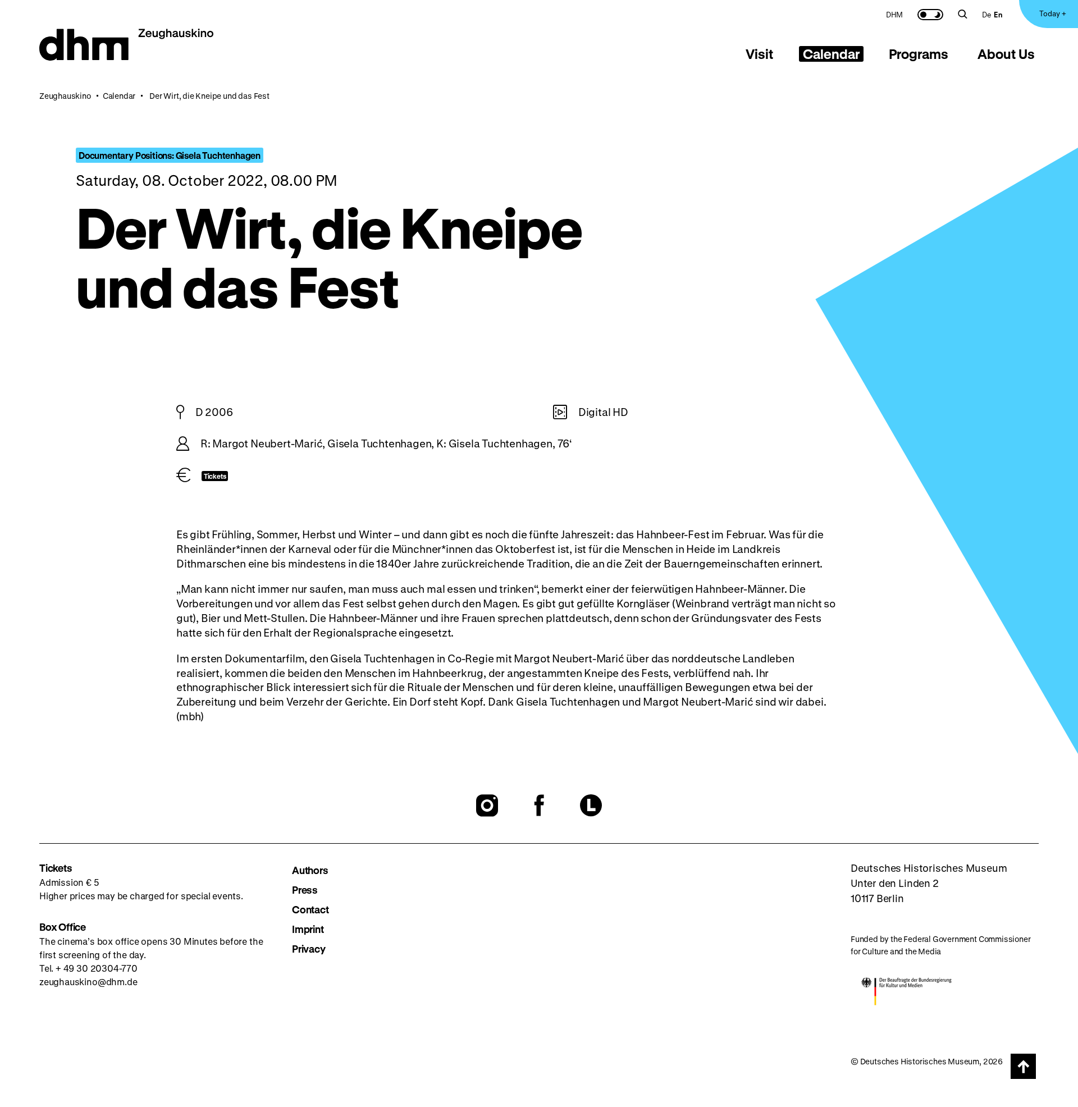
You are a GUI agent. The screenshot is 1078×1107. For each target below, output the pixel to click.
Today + (1052, 13)
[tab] (760, 54)
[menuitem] (894, 14)
